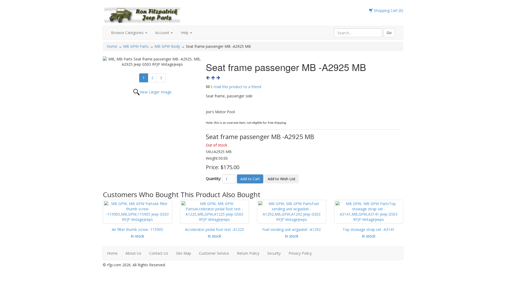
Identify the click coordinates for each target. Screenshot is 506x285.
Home (112, 46)
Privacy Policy (300, 253)
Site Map (183, 253)
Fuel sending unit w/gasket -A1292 (291, 229)
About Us (133, 253)
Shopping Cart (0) (388, 10)
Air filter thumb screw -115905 (137, 229)
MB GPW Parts (136, 46)
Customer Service (214, 253)
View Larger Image (156, 91)
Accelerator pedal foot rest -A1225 (214, 229)
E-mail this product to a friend (236, 86)
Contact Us (158, 253)
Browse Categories (128, 32)
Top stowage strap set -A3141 (369, 229)
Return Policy (248, 253)
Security (274, 253)
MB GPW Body (167, 46)
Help (185, 32)
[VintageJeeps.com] (142, 14)
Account (162, 32)
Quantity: (213, 178)
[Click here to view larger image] (152, 61)
